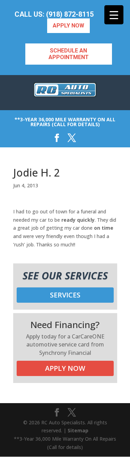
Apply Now (68, 25)
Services (65, 295)
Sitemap (78, 430)
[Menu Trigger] (113, 14)
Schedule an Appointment (69, 53)
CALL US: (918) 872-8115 (54, 14)
